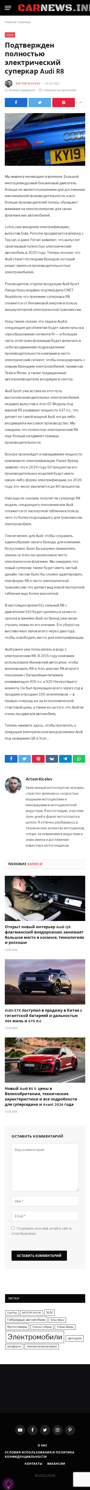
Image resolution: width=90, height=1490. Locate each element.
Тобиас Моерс (65, 1327)
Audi (10, 34)
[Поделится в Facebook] (16, 102)
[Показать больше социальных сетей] (80, 102)
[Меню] (8, 7)
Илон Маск (57, 1320)
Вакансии (56, 1463)
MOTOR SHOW (31, 1312)
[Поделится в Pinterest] (63, 102)
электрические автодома (41, 1346)
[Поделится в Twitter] (40, 102)
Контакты (33, 1463)
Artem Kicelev (28, 83)
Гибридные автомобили (26, 1320)
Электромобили (35, 1337)
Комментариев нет (22, 90)
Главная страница (17, 22)
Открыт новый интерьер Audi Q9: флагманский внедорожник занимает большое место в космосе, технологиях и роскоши (44, 935)
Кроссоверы (17, 1327)
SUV (49, 1312)
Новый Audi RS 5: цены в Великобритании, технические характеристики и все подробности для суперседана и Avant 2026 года (41, 1097)
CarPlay (12, 1312)
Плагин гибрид (42, 1327)
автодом (75, 1338)
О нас (43, 1445)
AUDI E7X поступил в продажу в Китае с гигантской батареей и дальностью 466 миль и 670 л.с (43, 1016)
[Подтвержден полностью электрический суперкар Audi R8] (45, 139)
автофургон (14, 1346)
